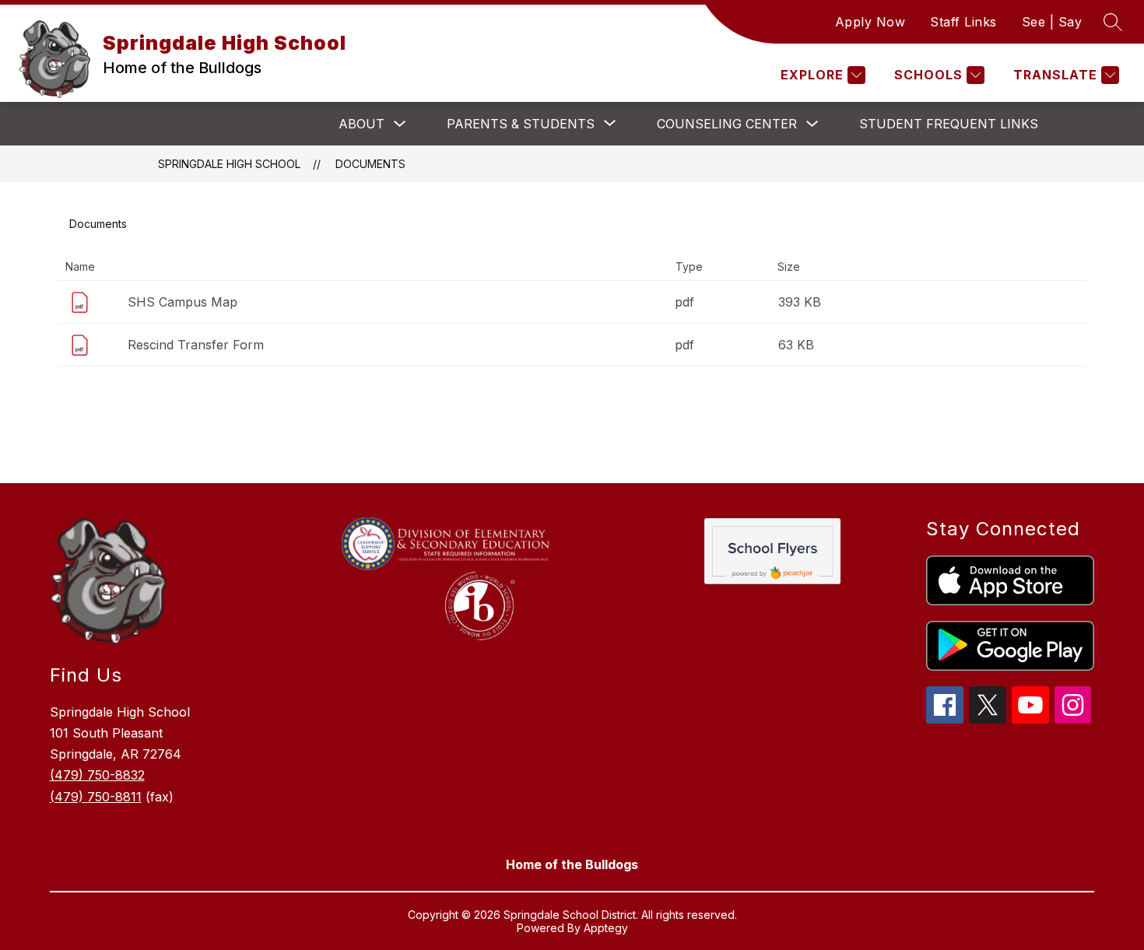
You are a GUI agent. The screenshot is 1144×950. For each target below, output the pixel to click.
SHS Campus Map (182, 302)
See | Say (1052, 22)
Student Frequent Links (948, 123)
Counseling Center (727, 123)
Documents (370, 163)
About (361, 123)
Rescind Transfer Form (196, 344)
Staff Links (963, 22)
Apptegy (606, 927)
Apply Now (870, 22)
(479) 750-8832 (97, 775)
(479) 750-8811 (96, 797)
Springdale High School (229, 163)
